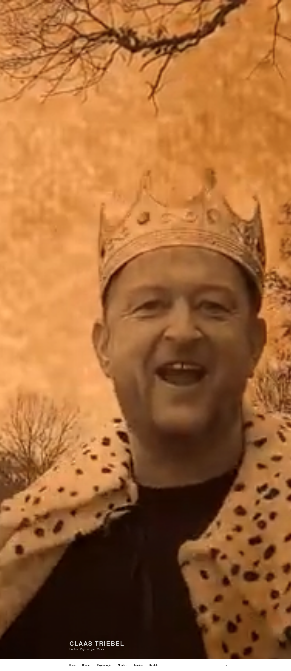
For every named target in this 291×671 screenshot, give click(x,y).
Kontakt (153, 665)
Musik (121, 665)
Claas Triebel (96, 643)
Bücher (86, 665)
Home (72, 665)
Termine (138, 665)
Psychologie (104, 665)
